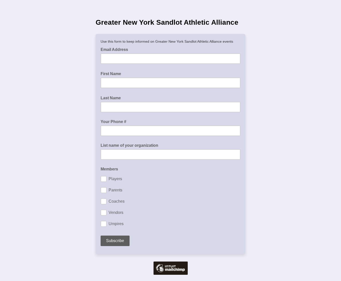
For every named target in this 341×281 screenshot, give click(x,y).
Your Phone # (113, 122)
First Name (112, 73)
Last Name (112, 97)
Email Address (116, 49)
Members (109, 169)
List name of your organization (129, 145)
